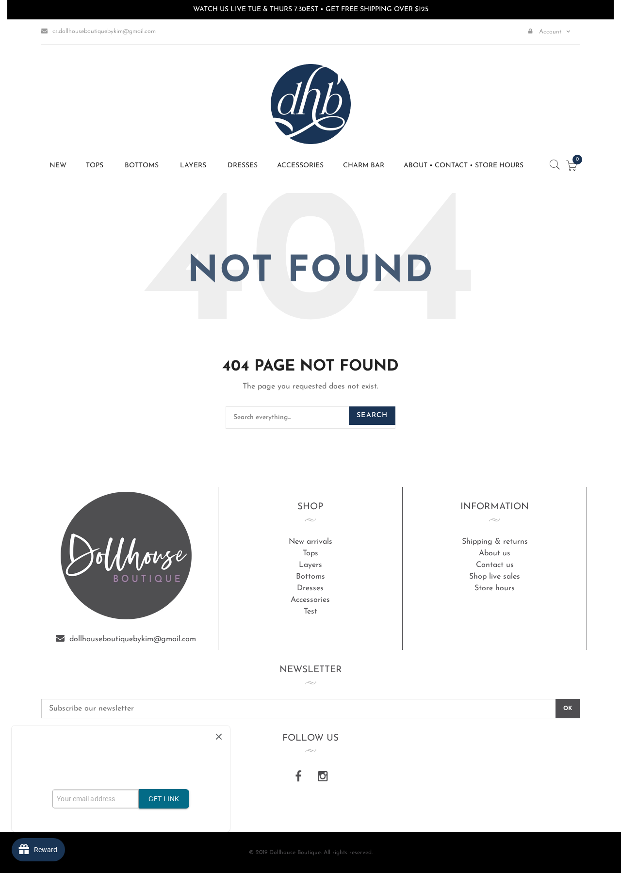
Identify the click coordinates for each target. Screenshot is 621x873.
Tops (310, 553)
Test (310, 611)
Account (549, 32)
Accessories (310, 600)
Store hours (494, 588)
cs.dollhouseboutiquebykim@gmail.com (104, 31)
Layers (310, 565)
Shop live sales (494, 577)
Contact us (495, 565)
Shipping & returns (495, 542)
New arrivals (310, 542)
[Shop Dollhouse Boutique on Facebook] (298, 777)
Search (372, 415)
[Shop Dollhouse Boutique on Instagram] (322, 777)
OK (567, 708)
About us (494, 553)
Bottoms (310, 577)
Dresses (310, 588)
